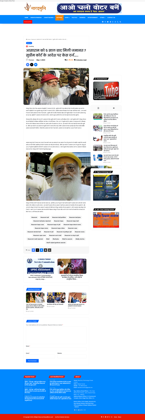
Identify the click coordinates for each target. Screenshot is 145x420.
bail (48, 239)
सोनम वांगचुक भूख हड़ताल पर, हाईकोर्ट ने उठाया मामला (76, 305)
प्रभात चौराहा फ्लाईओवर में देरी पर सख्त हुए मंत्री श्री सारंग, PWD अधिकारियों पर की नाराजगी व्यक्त (111, 128)
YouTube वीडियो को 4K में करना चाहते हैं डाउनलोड (105, 97)
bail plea (56, 239)
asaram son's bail (55, 235)
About (119, 417)
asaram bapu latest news (72, 224)
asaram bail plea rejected (42, 221)
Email (28, 353)
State (66, 17)
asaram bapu (59, 221)
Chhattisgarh (48, 17)
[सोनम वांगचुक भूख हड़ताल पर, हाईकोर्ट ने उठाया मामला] (77, 297)
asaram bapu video (58, 228)
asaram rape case (40, 235)
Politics (74, 17)
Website (59, 353)
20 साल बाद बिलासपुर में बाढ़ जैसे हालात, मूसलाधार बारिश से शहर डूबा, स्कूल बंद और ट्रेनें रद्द (111, 148)
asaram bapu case (38, 224)
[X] (77, 410)
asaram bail (45, 217)
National (59, 17)
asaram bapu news (42, 228)
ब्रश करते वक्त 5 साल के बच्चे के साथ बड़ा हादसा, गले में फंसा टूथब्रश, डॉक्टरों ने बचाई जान (111, 157)
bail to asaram (67, 239)
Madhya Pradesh (36, 17)
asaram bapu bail (73, 221)
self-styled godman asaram (56, 242)
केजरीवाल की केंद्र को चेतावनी (55, 304)
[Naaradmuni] (35, 8)
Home (26, 17)
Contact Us (111, 17)
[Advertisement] (72, 29)
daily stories (80, 239)
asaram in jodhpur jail (64, 232)
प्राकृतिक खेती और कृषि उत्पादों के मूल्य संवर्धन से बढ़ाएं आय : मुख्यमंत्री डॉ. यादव (110, 138)
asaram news (80, 232)
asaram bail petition (59, 217)
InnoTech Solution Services (62, 417)
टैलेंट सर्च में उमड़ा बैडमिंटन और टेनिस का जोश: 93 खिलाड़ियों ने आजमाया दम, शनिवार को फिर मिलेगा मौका (111, 117)
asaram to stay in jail (72, 235)
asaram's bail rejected (36, 239)
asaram (34, 217)
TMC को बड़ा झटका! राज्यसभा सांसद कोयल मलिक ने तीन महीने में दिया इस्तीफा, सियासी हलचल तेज (35, 307)
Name (28, 346)
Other (102, 17)
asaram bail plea (75, 217)
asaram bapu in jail (54, 224)
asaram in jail (49, 232)
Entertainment (93, 17)
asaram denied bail (34, 232)
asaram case (73, 228)
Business (82, 17)
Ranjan (31, 60)
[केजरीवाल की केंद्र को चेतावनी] (56, 297)
